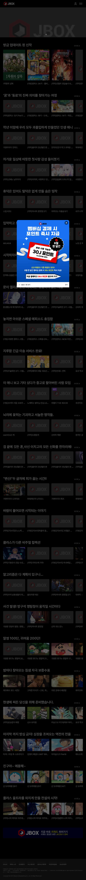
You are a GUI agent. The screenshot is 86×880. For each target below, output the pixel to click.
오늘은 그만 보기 (25, 285)
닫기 (66, 285)
